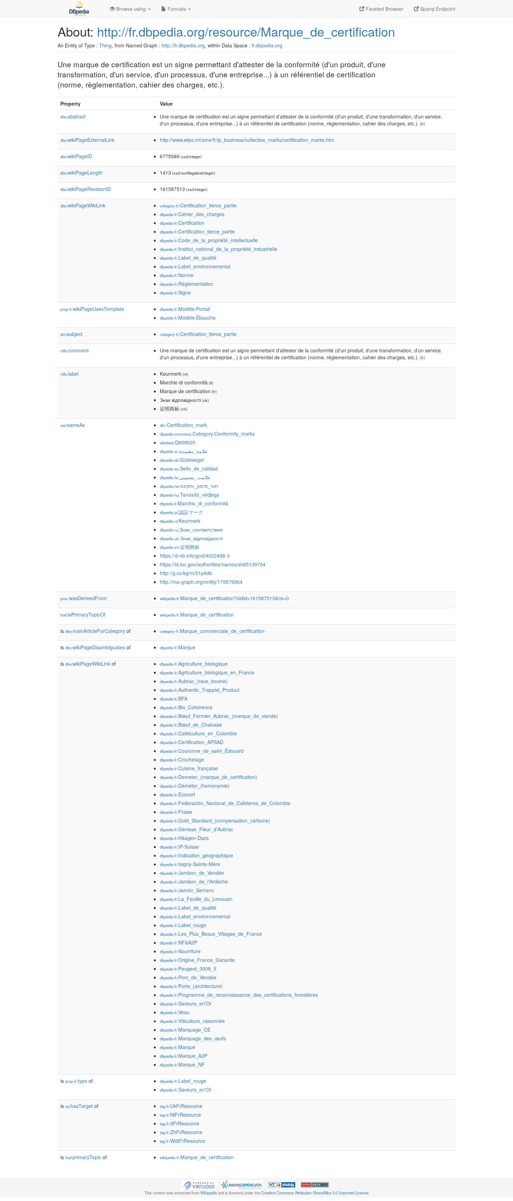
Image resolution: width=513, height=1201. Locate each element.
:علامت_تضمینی (185, 477)
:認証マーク (181, 511)
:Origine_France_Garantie (197, 959)
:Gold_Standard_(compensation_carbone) (215, 820)
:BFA (173, 698)
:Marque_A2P (183, 1055)
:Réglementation (186, 283)
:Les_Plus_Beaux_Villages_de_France (211, 933)
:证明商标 (180, 546)
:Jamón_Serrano (187, 890)
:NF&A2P (178, 942)
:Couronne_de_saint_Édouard (202, 750)
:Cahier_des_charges (192, 214)
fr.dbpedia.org (267, 45)
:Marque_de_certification (197, 614)
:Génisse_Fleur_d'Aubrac (196, 829)
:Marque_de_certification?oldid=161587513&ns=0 (224, 598)
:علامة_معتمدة (184, 450)
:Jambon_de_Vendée (192, 872)
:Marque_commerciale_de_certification (212, 630)
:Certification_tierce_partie (198, 205)
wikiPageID (76, 156)
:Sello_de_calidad (189, 468)
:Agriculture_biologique (194, 663)
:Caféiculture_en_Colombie (198, 733)
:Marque (177, 647)
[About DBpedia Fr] (78, 8)
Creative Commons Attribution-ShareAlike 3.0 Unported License (315, 1192)
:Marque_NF (182, 1064)
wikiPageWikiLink (82, 205)
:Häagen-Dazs (184, 837)
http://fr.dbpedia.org (183, 45)
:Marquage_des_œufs (193, 1038)
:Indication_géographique (196, 855)
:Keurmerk (180, 520)
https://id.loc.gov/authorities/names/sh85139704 (213, 564)
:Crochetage (182, 759)
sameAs (72, 424)
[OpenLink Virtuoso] (198, 1184)
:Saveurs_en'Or (185, 1003)
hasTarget (79, 1105)
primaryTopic (83, 1157)
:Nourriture (180, 951)
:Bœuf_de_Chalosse (191, 724)
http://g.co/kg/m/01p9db (186, 572)
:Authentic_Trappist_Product (199, 689)
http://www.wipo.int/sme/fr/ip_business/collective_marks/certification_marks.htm (247, 139)
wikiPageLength (81, 172)
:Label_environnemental (195, 266)
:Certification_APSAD (191, 742)
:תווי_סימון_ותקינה (189, 485)
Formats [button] (176, 8)
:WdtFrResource (182, 1140)
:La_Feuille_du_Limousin (196, 898)
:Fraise (176, 811)
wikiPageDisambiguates (95, 647)
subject (71, 333)
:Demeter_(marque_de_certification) (208, 776)
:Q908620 (177, 442)
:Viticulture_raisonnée (192, 1020)
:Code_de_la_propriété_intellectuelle (209, 240)
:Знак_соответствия (191, 529)
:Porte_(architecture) (191, 985)
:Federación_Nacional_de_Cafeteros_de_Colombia (225, 803)
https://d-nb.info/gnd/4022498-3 (195, 555)
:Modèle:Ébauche (188, 317)
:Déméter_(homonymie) (195, 785)
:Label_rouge (183, 924)
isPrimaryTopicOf (82, 614)
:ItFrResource (179, 1123)
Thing (105, 45)
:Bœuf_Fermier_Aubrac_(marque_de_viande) (219, 715)
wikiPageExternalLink (87, 139)
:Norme (176, 274)
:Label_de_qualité (188, 257)
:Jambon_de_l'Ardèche (194, 881)
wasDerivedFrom (83, 598)
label (69, 373)
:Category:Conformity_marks (207, 433)
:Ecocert (177, 794)
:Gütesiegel (182, 459)
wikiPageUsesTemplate (92, 308)
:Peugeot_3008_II (188, 968)
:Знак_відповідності (191, 538)
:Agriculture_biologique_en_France (207, 672)
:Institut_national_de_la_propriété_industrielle (218, 248)
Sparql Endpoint (437, 8)
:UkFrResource (181, 1105)
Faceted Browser (383, 8)
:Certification (182, 222)
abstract (73, 116)
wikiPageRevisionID (85, 188)
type (76, 1080)
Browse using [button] (131, 8)
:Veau (174, 1012)
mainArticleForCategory (95, 630)
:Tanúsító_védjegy (189, 494)
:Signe (175, 292)
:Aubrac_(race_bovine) (194, 681)
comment (74, 350)
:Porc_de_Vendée (188, 977)
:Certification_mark (183, 424)
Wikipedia (208, 1192)
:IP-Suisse (179, 846)
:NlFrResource (180, 1114)
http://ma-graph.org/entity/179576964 (201, 581)
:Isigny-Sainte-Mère (190, 863)
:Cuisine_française (189, 768)
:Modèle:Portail (185, 308)
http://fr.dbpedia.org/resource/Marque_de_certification (246, 31)
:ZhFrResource (181, 1132)
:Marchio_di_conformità (194, 503)
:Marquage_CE (185, 1029)
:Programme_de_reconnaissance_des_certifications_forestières (239, 994)
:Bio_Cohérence (186, 707)
